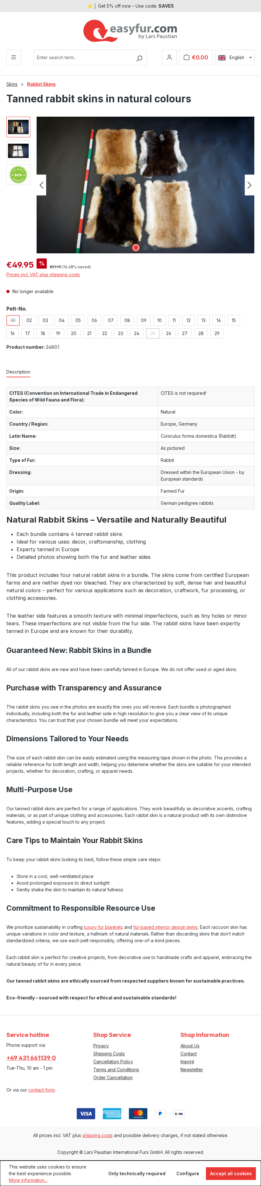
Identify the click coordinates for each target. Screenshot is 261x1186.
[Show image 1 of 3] (135, 247)
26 (168, 333)
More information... (28, 1180)
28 (201, 333)
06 (94, 320)
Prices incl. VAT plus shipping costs (43, 274)
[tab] (18, 372)
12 (189, 320)
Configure (187, 1173)
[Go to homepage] (130, 31)
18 (43, 333)
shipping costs (97, 1135)
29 (217, 333)
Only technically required (137, 1173)
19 (58, 333)
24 (136, 333)
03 (45, 320)
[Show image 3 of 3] (155, 247)
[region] (130, 185)
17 (27, 333)
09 (143, 320)
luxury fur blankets (103, 927)
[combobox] (83, 57)
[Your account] (169, 57)
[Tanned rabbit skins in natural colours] (145, 185)
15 (234, 320)
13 (203, 320)
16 (13, 333)
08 (127, 320)
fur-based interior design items (165, 927)
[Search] (139, 57)
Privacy (101, 1045)
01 (15, 322)
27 (184, 333)
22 (104, 333)
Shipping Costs (109, 1053)
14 (218, 320)
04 (62, 320)
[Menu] (14, 57)
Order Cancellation (113, 1077)
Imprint (187, 1061)
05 (78, 320)
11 (174, 320)
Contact (188, 1053)
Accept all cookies (231, 1173)
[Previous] (41, 185)
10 (159, 320)
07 (111, 320)
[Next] (249, 185)
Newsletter (191, 1069)
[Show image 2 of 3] (145, 247)
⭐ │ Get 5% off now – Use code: (130, 6)
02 (29, 320)
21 (89, 333)
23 (120, 333)
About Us (190, 1045)
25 (154, 335)
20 (73, 333)
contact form (41, 1090)
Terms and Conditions (116, 1069)
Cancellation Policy (113, 1061)
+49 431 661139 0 (31, 1057)
